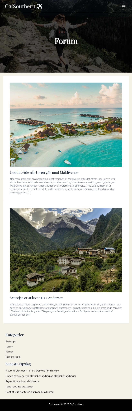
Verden (9, 351)
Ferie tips (10, 341)
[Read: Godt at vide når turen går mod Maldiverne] (66, 124)
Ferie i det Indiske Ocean (19, 386)
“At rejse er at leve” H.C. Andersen (36, 297)
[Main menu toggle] (123, 6)
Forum (9, 346)
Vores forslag (12, 356)
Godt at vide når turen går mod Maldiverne (44, 172)
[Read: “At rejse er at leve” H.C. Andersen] (66, 249)
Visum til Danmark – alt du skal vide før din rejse (32, 370)
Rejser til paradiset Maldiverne (22, 381)
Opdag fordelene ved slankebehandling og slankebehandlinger (40, 376)
